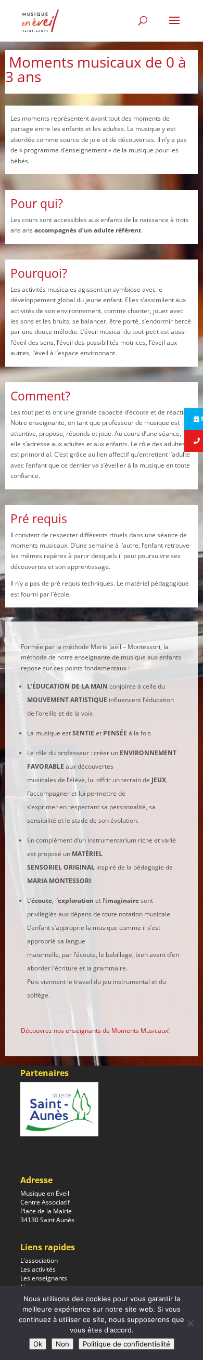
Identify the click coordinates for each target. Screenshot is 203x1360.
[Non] (190, 1323)
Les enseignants (43, 1278)
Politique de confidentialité (126, 1344)
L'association (39, 1260)
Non (62, 1344)
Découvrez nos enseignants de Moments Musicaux (94, 1030)
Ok (37, 1344)
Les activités (38, 1269)
